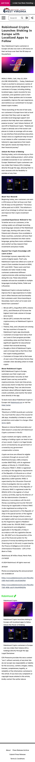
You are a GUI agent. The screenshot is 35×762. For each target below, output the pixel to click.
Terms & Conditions (17, 759)
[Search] (22, 18)
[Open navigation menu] (3, 18)
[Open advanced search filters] (26, 18)
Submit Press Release (18, 754)
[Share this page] (32, 18)
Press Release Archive (21, 750)
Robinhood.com (16, 402)
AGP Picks (5, 3)
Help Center (6, 405)
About (8, 750)
